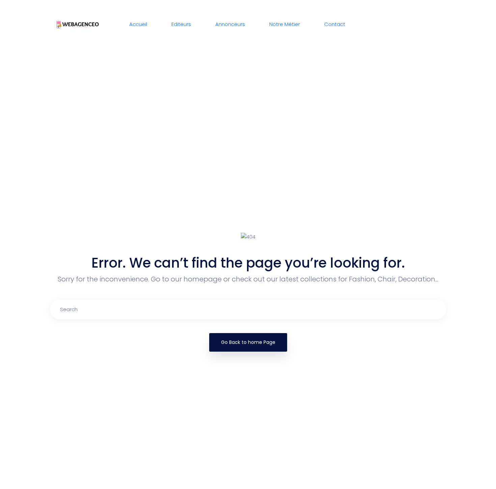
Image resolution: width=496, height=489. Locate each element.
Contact (334, 24)
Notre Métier (284, 24)
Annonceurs (230, 24)
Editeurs (181, 24)
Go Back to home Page (248, 342)
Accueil (138, 24)
